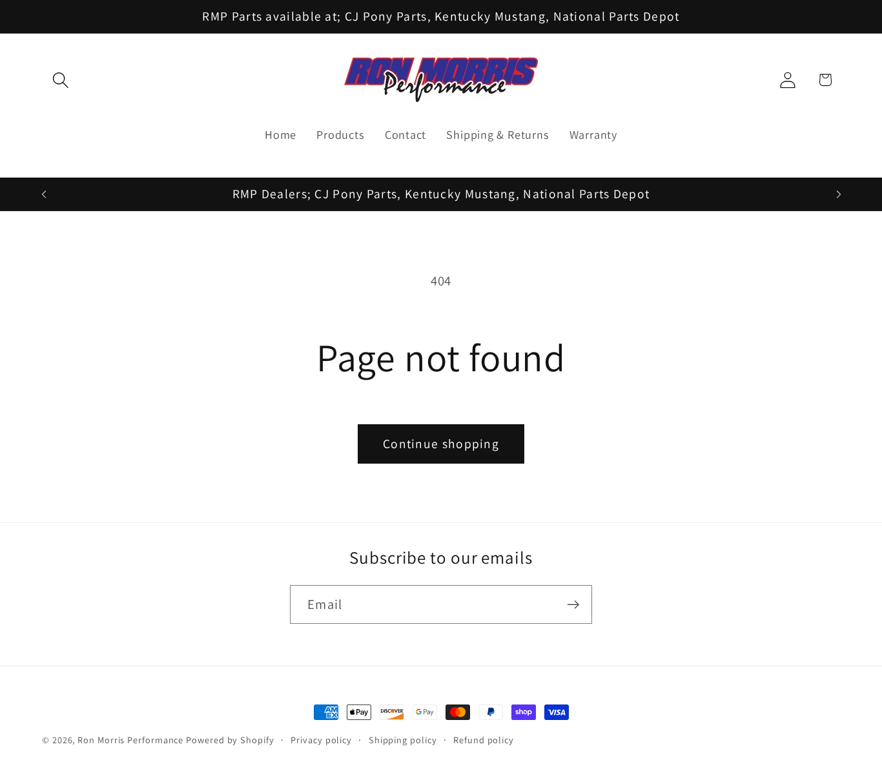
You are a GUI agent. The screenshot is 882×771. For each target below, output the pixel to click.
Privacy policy (321, 740)
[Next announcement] (839, 194)
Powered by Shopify (230, 740)
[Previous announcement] (44, 194)
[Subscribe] (573, 604)
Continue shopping (441, 443)
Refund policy (483, 740)
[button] (60, 79)
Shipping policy (403, 740)
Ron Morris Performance (130, 740)
